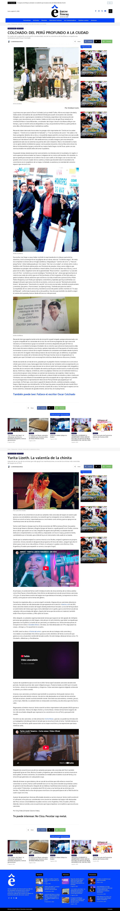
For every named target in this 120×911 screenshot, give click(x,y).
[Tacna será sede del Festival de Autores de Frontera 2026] (102, 425)
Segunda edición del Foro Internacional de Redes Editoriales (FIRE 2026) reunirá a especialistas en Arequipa (77, 881)
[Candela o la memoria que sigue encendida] (91, 881)
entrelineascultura (17, 41)
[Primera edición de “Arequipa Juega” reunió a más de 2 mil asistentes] (94, 63)
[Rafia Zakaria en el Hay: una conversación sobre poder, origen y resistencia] (91, 899)
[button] (110, 11)
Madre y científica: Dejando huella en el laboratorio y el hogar (51, 880)
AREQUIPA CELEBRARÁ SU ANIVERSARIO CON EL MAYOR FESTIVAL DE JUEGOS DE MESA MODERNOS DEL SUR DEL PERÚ (81, 438)
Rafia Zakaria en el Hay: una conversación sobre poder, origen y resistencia (104, 898)
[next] (111, 3)
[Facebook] (95, 11)
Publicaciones (14, 24)
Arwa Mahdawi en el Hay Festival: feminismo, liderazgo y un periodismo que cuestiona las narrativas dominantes (104, 889)
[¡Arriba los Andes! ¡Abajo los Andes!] (60, 425)
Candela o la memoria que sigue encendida (104, 879)
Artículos (20, 24)
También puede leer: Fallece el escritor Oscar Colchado (44, 394)
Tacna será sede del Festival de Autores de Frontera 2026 (102, 436)
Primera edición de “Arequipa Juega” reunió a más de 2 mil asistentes (35, 3)
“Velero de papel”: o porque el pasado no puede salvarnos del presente (51, 888)
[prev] (108, 3)
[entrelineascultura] (9, 41)
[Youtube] (105, 11)
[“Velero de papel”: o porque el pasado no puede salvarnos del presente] (39, 889)
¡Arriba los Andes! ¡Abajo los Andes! (58, 436)
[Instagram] (98, 11)
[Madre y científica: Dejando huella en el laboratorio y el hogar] (39, 881)
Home (9, 24)
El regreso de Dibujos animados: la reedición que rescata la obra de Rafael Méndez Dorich (38, 437)
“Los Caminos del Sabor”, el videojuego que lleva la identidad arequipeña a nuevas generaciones (17, 438)
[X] (102, 11)
